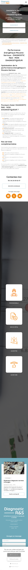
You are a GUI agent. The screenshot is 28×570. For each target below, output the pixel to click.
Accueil (2, 39)
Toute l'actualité (14, 494)
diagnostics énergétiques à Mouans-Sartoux (13, 81)
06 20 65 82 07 (14, 25)
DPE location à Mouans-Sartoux (11, 152)
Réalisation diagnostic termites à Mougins (14, 481)
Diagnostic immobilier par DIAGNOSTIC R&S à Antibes (16, 39)
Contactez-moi (14, 30)
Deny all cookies (14, 559)
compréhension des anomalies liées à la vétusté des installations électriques (13, 95)
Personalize (14, 563)
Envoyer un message (14, 186)
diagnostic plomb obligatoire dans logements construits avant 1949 (13, 100)
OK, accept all (14, 554)
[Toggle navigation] (26, 2)
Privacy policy (14, 566)
